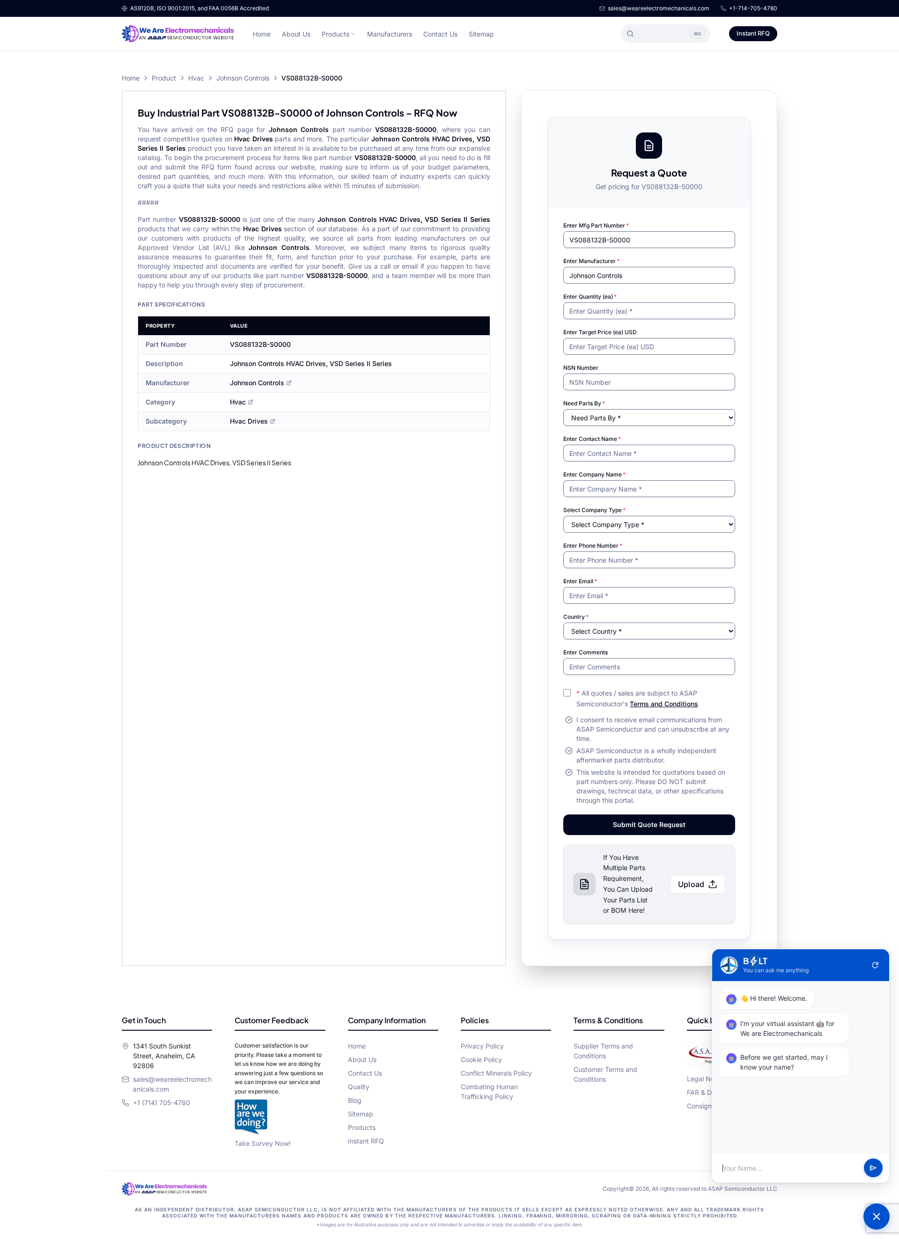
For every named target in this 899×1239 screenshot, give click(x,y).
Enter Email (580, 581)
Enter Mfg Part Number (596, 225)
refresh (875, 965)
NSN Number (580, 367)
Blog (354, 1100)
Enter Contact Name (592, 438)
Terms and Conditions (664, 704)
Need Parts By (584, 403)
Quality (358, 1087)
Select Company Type (594, 509)
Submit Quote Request (649, 824)
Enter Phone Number (592, 545)
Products (335, 34)
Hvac (196, 78)
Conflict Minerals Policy (496, 1073)
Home (262, 34)
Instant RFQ (753, 33)
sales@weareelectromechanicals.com (658, 8)
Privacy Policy (482, 1046)
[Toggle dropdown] (353, 34)
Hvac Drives (249, 421)
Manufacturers (389, 34)
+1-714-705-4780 (753, 8)
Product (164, 78)
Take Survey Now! (263, 1143)
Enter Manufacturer (591, 260)
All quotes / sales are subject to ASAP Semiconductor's (637, 698)
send (873, 1168)
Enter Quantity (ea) (590, 296)
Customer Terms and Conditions (605, 1074)
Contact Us (440, 34)
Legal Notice (706, 1079)
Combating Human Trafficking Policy (489, 1091)
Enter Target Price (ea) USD (600, 332)
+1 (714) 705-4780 (161, 1103)
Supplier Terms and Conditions (603, 1051)
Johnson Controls (242, 78)
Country (576, 616)
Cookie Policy (481, 1059)
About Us (296, 34)
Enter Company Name (594, 474)
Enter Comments (585, 652)
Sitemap (481, 34)
